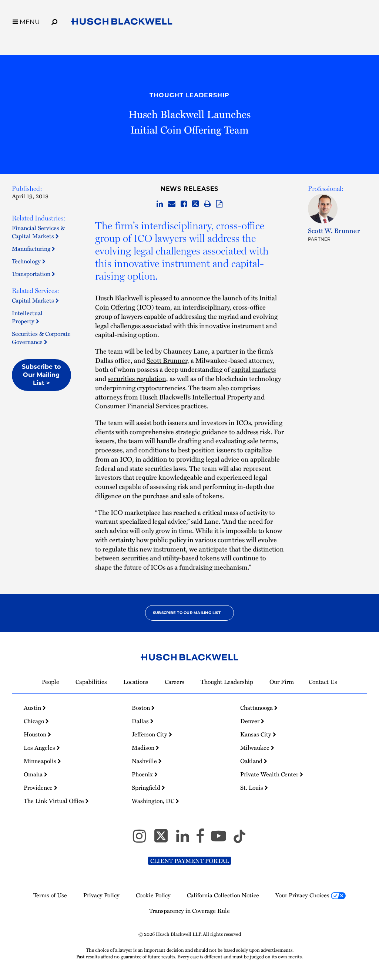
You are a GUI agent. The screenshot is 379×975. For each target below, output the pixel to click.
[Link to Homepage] (121, 22)
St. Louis (252, 787)
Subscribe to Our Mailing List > (41, 375)
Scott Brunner (167, 360)
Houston (36, 734)
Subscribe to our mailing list (187, 612)
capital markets (253, 369)
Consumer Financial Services (137, 406)
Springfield (147, 787)
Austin (33, 708)
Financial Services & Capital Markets (38, 231)
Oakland (252, 761)
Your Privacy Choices (303, 895)
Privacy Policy (101, 895)
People (50, 682)
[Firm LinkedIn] (186, 839)
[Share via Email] (171, 204)
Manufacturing (32, 248)
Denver (250, 721)
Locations (135, 682)
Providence (39, 787)
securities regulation (137, 378)
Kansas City (256, 734)
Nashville (145, 761)
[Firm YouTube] (222, 839)
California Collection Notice (223, 895)
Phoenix (143, 774)
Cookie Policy (153, 895)
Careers (174, 682)
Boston (141, 708)
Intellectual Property (27, 316)
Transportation (32, 273)
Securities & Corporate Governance (41, 337)
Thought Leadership (189, 95)
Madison (144, 747)
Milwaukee (255, 747)
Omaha (34, 774)
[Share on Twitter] (195, 204)
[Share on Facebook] (184, 204)
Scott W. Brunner (334, 230)
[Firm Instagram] (142, 839)
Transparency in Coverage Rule (189, 911)
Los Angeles (40, 747)
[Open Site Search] (54, 20)
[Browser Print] (207, 204)
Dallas (141, 721)
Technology (27, 261)
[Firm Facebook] (203, 839)
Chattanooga (257, 708)
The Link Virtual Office (54, 801)
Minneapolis (41, 761)
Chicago (35, 721)
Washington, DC (154, 801)
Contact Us (323, 682)
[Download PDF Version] (219, 204)
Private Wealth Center (270, 774)
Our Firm (281, 682)
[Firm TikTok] (239, 839)
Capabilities (91, 682)
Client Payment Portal (189, 861)
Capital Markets (34, 300)
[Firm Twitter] (164, 839)
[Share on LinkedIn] (160, 204)
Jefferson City (150, 734)
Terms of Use (50, 895)
